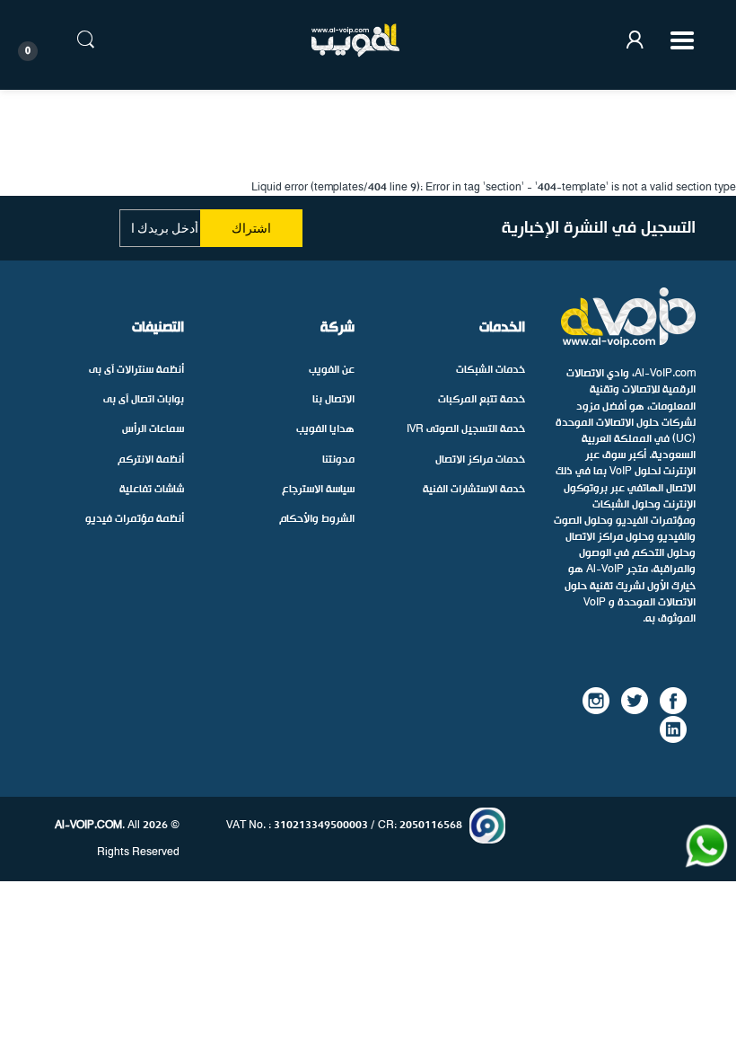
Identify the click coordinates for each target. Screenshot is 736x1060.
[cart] (44, 40)
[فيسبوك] (673, 699)
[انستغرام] (596, 699)
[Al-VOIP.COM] (355, 40)
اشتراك (251, 228)
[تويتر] (634, 699)
